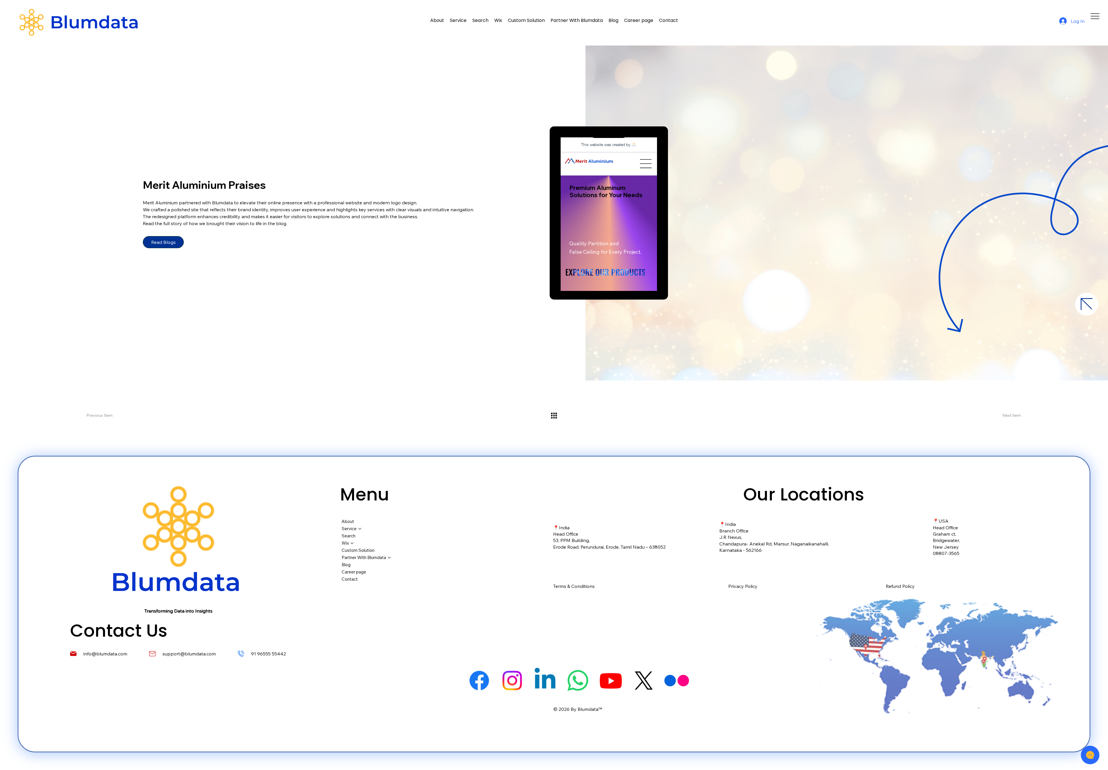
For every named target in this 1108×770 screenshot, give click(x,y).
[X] (644, 681)
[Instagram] (512, 681)
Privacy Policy (742, 586)
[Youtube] (611, 681)
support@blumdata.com (189, 654)
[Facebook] (479, 681)
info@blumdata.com (105, 654)
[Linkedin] (545, 681)
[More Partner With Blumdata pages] (389, 557)
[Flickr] (677, 681)
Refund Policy (900, 586)
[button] (498, 20)
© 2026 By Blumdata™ (577, 709)
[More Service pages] (359, 528)
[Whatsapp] (578, 681)
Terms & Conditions (574, 586)
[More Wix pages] (352, 543)
